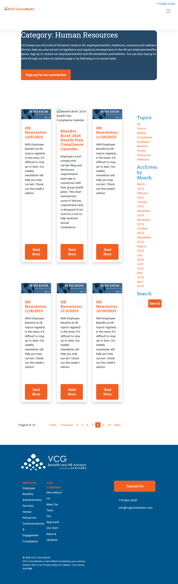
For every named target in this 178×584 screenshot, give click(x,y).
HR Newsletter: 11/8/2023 (36, 306)
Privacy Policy (50, 565)
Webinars (143, 159)
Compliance (144, 137)
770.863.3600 (165, 3)
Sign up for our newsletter (46, 75)
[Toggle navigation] (168, 11)
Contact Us (134, 486)
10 (109, 425)
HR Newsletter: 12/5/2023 (36, 132)
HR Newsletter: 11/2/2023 (72, 306)
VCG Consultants (40, 557)
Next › (118, 425)
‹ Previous (66, 425)
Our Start (52, 528)
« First (52, 425)
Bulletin (141, 133)
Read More (36, 251)
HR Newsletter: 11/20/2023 (107, 132)
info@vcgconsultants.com (136, 507)
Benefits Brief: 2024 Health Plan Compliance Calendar (72, 140)
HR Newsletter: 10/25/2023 (107, 306)
